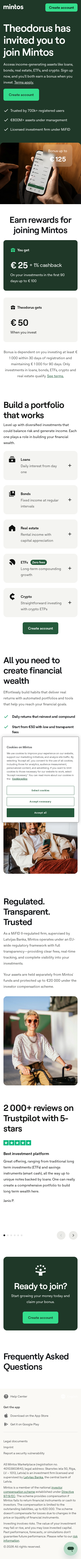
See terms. (55, 376)
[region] (40, 779)
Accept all (40, 812)
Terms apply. (24, 82)
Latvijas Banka (33, 1477)
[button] (40, 465)
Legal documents (15, 1441)
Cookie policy (19, 778)
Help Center (18, 1396)
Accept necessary (40, 801)
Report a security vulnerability (23, 1453)
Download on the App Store (29, 1415)
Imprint (8, 1447)
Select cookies (40, 790)
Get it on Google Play (24, 1424)
